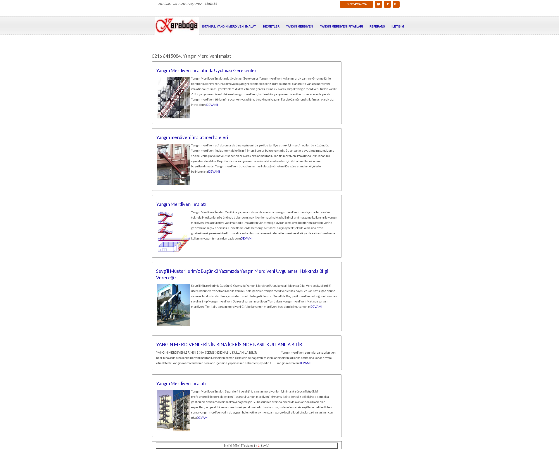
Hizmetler (271, 26)
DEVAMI (212, 104)
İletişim (398, 26)
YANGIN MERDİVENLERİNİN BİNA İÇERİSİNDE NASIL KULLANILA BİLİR (229, 344)
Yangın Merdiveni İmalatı (181, 204)
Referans (377, 26)
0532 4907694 (357, 4)
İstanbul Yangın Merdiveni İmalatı (229, 26)
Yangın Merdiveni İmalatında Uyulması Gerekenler (206, 70)
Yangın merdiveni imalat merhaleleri (192, 137)
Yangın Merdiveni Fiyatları (341, 26)
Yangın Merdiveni (300, 26)
